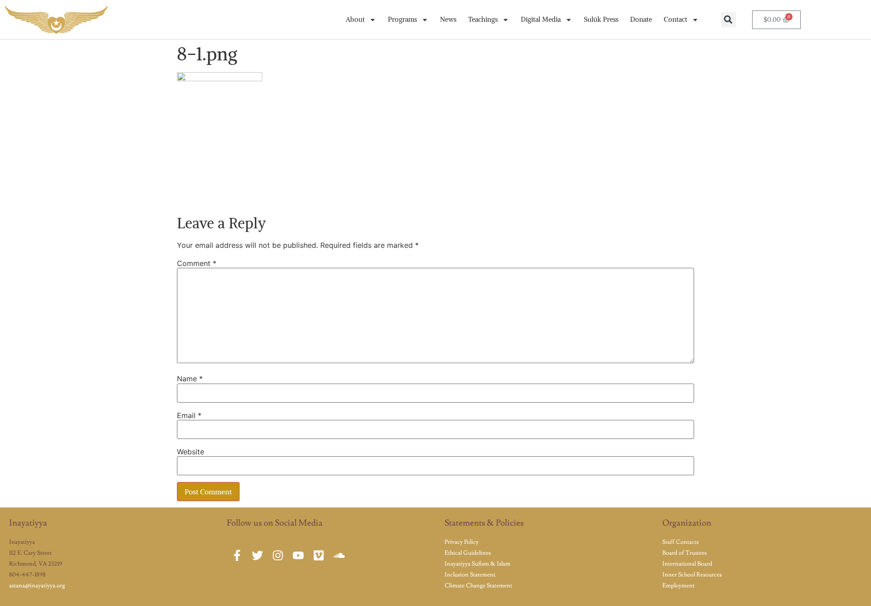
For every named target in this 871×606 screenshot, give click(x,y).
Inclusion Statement (470, 575)
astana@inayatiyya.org (37, 585)
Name (190, 378)
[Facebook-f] (237, 555)
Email (189, 415)
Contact (675, 19)
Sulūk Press (601, 19)
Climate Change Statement (478, 585)
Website (190, 451)
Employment (678, 585)
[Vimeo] (318, 555)
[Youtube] (298, 555)
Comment (196, 263)
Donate (641, 19)
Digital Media (541, 19)
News (448, 19)
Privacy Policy (462, 542)
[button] (728, 19)
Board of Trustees (684, 553)
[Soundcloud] (339, 555)
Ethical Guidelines (468, 553)
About (355, 19)
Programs (402, 19)
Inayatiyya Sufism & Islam (477, 564)
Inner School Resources (692, 575)
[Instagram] (278, 555)
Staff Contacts (680, 542)
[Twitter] (257, 555)
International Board (687, 564)
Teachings (483, 19)
